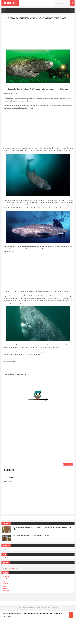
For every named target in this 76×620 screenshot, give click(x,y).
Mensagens (5, 584)
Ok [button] (71, 615)
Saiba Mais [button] (7, 616)
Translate (14, 568)
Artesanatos (5, 591)
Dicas (3, 581)
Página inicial (5, 576)
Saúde (4, 586)
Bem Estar (5, 579)
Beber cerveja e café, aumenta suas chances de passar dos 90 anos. (31, 536)
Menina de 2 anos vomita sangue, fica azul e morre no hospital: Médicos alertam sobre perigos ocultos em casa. (42, 528)
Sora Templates (30, 607)
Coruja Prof (10, 3)
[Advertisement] (18, 36)
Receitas (6, 549)
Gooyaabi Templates (51, 607)
